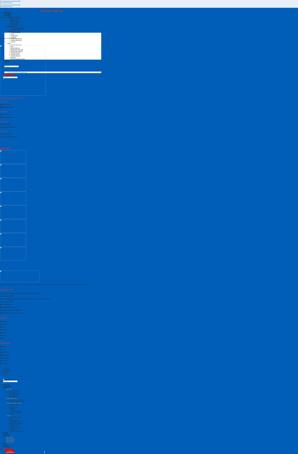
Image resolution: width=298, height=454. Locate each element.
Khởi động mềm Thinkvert (17, 29)
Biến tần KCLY (14, 23)
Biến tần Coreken (15, 21)
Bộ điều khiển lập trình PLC (17, 431)
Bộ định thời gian (14, 420)
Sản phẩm (7, 15)
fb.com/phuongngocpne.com (15, 313)
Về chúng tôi (8, 14)
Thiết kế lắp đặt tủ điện (13, 31)
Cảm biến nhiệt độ (14, 425)
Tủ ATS (12, 34)
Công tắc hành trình (16, 45)
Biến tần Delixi (14, 20)
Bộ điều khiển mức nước (16, 421)
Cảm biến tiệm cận (14, 428)
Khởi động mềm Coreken (17, 27)
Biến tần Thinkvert (16, 18)
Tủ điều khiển (14, 35)
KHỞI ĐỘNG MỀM (12, 26)
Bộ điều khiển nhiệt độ (15, 423)
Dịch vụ (9, 17)
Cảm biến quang (14, 426)
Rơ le (10, 418)
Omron (9, 43)
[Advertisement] (149, 443)
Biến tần (8, 389)
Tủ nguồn (13, 37)
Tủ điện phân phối (15, 32)
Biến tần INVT (14, 24)
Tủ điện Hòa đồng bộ (15, 411)
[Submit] (3, 383)
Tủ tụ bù (13, 41)
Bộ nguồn (12, 429)
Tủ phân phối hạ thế (16, 40)
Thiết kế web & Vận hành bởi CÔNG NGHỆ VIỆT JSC (50, 377)
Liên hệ (5, 374)
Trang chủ (7, 12)
